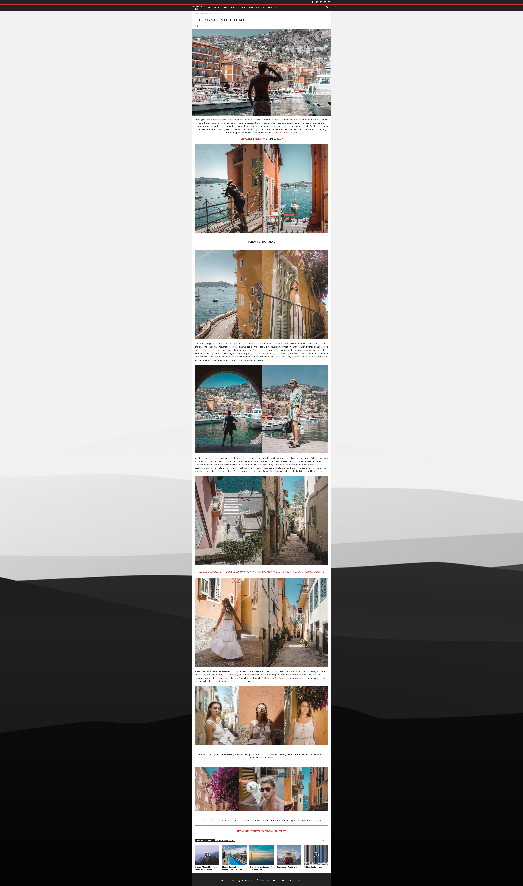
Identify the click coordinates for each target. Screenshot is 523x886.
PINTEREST (281, 831)
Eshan (288, 678)
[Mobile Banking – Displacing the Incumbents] (234, 855)
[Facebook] (312, 2)
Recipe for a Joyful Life (287, 867)
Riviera (227, 119)
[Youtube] (329, 2)
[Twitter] (325, 2)
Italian (221, 119)
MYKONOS (260, 139)
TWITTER (255, 831)
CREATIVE (212, 8)
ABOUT (271, 8)
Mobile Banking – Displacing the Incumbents (234, 868)
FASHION (253, 8)
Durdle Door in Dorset (285, 133)
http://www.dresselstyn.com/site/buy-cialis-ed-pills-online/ (282, 353)
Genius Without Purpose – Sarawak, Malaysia (206, 868)
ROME (280, 139)
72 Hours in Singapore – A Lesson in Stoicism (260, 868)
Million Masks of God (313, 867)
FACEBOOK (267, 831)
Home (197, 14)
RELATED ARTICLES (204, 840)
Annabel (300, 678)
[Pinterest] (321, 2)
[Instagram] (316, 2)
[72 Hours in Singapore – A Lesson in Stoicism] (261, 855)
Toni (272, 678)
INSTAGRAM (243, 831)
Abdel (282, 678)
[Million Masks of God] (316, 855)
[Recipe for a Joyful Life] (289, 855)
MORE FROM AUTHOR (224, 840)
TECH (240, 8)
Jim (276, 678)
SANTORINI (246, 139)
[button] (327, 8)
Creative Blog (205, 14)
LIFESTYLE (227, 8)
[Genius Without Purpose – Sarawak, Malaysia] (207, 855)
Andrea (265, 678)
